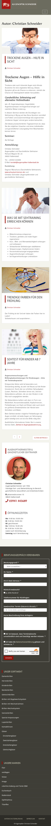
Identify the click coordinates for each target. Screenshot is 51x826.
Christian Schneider (13, 68)
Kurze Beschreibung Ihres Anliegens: (18, 615)
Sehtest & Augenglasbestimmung (28, 424)
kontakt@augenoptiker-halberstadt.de (25, 162)
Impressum (31, 819)
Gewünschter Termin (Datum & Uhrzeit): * (20, 606)
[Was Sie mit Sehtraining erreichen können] (25, 201)
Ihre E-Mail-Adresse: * (12, 581)
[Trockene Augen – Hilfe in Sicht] (25, 41)
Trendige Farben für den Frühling (24, 299)
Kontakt (42, 819)
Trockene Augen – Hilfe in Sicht (25, 59)
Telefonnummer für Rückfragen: (17, 597)
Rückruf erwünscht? (12, 589)
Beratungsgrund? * (11, 562)
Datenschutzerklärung (25, 642)
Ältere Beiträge (40, 438)
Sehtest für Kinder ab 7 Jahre (23, 361)
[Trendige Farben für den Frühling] (25, 280)
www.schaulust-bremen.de (15, 172)
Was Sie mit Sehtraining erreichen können (24, 219)
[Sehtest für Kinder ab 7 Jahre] (25, 342)
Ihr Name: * (8, 572)
